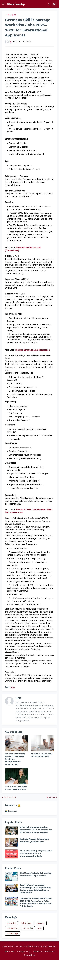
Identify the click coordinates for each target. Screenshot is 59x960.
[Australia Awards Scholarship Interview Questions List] (11, 842)
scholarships (12, 933)
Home (7, 15)
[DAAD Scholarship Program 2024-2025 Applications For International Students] (11, 853)
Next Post (51, 797)
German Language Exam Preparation (33, 350)
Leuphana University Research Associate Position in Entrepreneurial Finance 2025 (15, 759)
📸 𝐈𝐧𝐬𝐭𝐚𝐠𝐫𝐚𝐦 (11, 811)
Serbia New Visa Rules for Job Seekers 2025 (16, 788)
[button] (3, 4)
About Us (9, 951)
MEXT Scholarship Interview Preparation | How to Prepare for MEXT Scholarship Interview (36, 829)
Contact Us (29, 955)
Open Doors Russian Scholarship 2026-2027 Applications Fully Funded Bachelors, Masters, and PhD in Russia (36, 902)
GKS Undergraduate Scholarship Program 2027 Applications (36, 874)
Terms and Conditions (43, 951)
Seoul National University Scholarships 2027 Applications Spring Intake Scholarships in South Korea (35, 889)
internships (28, 928)
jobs (14, 15)
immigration (12, 928)
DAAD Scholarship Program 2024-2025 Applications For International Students (36, 853)
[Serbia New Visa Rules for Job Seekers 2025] (16, 776)
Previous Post (10, 797)
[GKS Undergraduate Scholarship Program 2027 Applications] (11, 876)
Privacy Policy (23, 951)
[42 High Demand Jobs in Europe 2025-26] (42, 743)
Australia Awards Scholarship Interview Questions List (34, 840)
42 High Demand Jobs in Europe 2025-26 (41, 755)
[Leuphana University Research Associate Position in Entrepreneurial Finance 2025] (16, 743)
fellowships (26, 923)
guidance (41, 923)
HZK (18, 698)
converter (11, 923)
